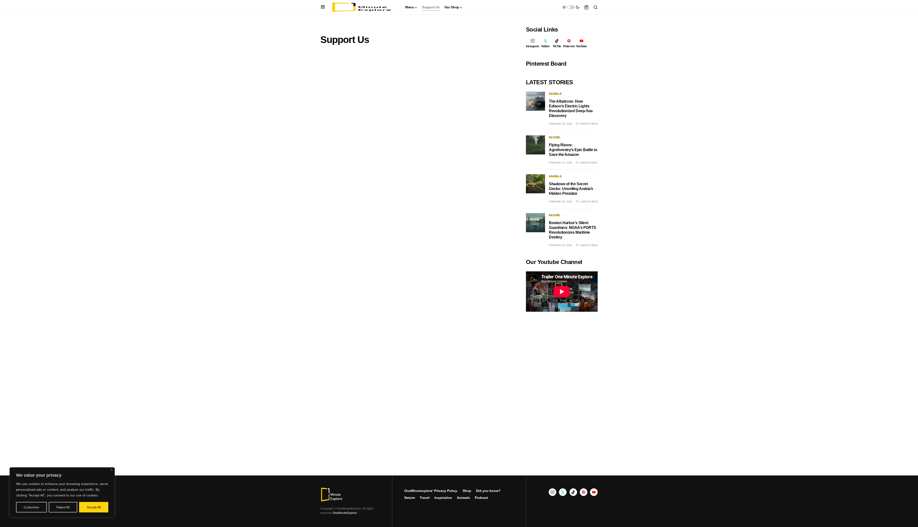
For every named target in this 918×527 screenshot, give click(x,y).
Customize (31, 507)
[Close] (111, 470)
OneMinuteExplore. (345, 513)
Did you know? (488, 491)
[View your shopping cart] (586, 7)
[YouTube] (594, 492)
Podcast (481, 498)
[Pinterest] (583, 492)
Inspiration (443, 498)
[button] (322, 7)
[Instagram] (552, 492)
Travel (425, 498)
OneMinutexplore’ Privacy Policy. (431, 491)
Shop (467, 491)
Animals (555, 93)
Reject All (63, 507)
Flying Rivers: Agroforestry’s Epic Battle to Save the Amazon (573, 150)
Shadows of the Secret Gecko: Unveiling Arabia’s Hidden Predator (571, 188)
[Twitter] (563, 492)
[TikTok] (573, 492)
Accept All (94, 507)
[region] (62, 492)
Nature (554, 137)
